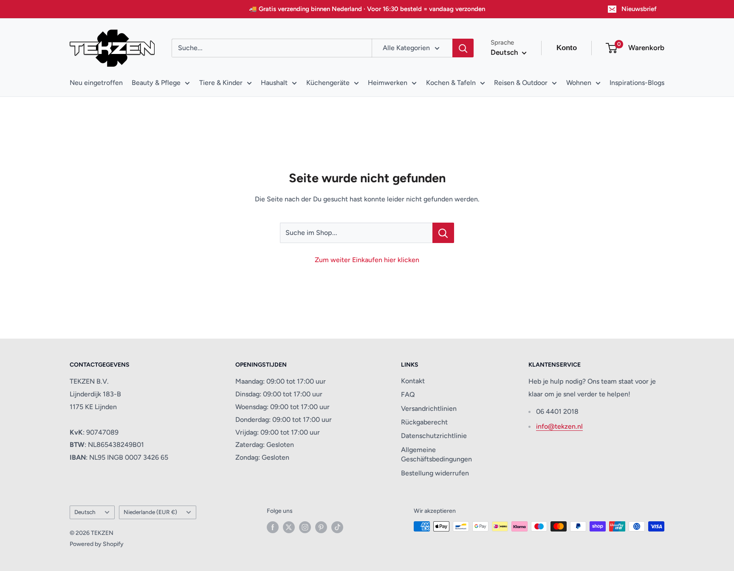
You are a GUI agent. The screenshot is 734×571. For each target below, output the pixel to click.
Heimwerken (387, 83)
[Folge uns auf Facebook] (273, 527)
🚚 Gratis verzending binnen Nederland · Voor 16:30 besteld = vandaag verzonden (367, 9)
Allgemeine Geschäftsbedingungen (436, 454)
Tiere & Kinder (221, 83)
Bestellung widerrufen (435, 473)
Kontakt (413, 381)
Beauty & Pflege (156, 83)
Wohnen (578, 83)
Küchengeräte (328, 83)
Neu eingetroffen (96, 83)
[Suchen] (463, 48)
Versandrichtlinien (429, 408)
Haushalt (274, 83)
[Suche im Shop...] (443, 233)
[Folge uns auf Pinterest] (321, 527)
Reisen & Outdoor (521, 83)
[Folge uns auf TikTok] (337, 527)
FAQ (408, 394)
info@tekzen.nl (559, 426)
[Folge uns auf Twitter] (289, 527)
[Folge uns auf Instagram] (305, 527)
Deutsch (85, 512)
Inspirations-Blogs (637, 83)
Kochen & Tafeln (451, 83)
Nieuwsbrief (639, 9)
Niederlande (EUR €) (150, 512)
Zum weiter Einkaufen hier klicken (367, 260)
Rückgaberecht (424, 422)
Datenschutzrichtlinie (434, 436)
